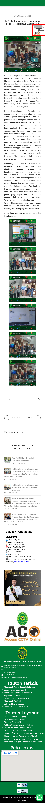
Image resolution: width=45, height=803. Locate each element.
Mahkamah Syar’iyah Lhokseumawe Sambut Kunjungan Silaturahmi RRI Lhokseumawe (25, 487)
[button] (39, 797)
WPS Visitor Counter (21, 562)
